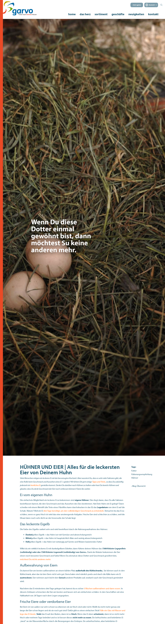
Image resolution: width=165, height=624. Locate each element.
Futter (133, 470)
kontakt (153, 14)
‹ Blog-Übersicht (138, 486)
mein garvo (137, 5)
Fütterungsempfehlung (141, 474)
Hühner (134, 477)
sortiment (101, 14)
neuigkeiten (136, 14)
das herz (85, 14)
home (72, 14)
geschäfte (118, 14)
